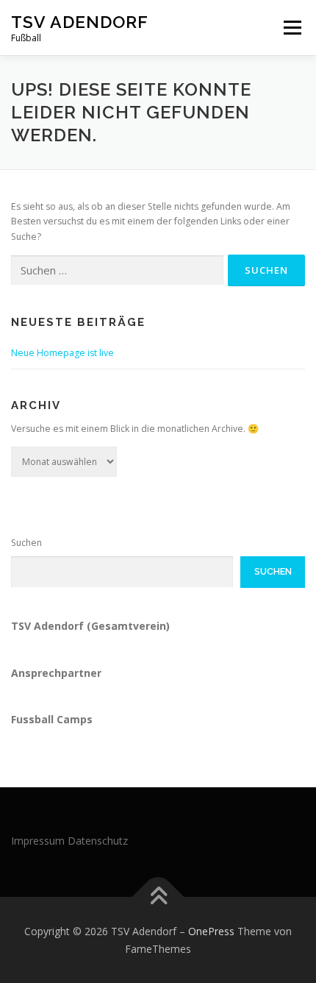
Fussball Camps (52, 719)
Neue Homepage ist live (62, 353)
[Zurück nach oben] (158, 896)
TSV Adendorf (79, 22)
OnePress (211, 931)
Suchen (26, 542)
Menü (291, 27)
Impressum (38, 841)
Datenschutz (98, 841)
